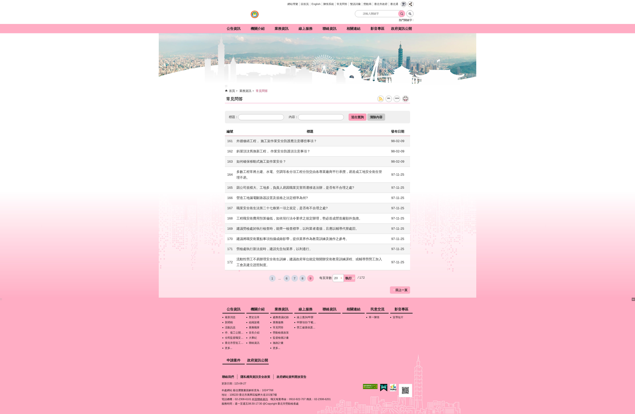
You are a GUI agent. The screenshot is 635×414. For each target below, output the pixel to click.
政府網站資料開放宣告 (291, 376)
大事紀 (253, 337)
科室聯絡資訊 (260, 399)
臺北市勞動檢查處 (255, 16)
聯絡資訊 (330, 28)
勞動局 (367, 4)
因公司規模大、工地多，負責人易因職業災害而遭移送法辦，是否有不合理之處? (295, 187)
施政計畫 (278, 342)
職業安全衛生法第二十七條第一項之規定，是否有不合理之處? (282, 208)
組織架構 (254, 322)
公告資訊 (234, 28)
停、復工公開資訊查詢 (235, 332)
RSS (381, 99)
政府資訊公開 (401, 28)
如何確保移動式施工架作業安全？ (261, 161)
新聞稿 (229, 322)
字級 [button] (403, 4)
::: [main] (226, 86)
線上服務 (306, 28)
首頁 (232, 91)
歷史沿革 (254, 317)
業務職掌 (254, 327)
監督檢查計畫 (281, 337)
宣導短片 (398, 317)
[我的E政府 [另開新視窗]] (383, 388)
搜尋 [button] (401, 13)
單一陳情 (374, 317)
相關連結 (353, 28)
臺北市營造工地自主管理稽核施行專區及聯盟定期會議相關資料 (235, 342)
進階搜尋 (409, 13)
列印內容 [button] (405, 99)
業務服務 (278, 322)
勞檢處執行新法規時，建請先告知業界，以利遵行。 (274, 249)
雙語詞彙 (355, 4)
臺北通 (394, 4)
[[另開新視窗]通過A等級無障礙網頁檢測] (370, 386)
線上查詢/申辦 (305, 317)
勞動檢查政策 (281, 332)
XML (388, 98)
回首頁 (305, 4)
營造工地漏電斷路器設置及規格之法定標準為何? (272, 198)
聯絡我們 (228, 376)
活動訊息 (230, 327)
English (316, 4)
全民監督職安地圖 (235, 337)
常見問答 (342, 4)
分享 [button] (410, 4)
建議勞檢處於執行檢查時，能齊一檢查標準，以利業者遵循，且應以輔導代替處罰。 (297, 228)
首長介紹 (254, 332)
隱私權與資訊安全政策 (255, 376)
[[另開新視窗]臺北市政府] (393, 387)
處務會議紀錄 (281, 317)
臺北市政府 (380, 4)
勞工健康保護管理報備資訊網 (307, 327)
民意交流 (377, 309)
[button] (357, 117)
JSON (397, 98)
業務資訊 (282, 28)
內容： (293, 117)
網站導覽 (292, 4)
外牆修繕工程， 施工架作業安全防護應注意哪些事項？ (276, 141)
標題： (233, 117)
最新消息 (230, 317)
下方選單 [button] (633, 299)
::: (1, 299)
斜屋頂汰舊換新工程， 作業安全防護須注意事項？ (273, 151)
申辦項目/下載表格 (307, 322)
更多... (228, 348)
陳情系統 (328, 4)
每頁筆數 (325, 278)
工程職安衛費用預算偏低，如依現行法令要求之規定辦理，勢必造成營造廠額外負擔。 (299, 218)
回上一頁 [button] (401, 290)
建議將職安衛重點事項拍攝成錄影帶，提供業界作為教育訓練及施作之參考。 (292, 239)
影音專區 (377, 28)
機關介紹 (258, 28)
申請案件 (234, 360)
